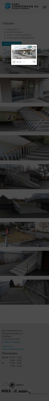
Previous (17, 61)
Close (34, 61)
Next (20, 61)
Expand (33, 48)
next (30, 52)
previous (18, 52)
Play (14, 62)
